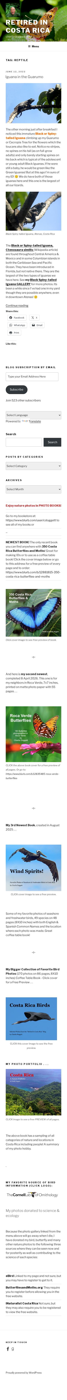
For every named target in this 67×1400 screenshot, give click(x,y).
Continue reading (17, 305)
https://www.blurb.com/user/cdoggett (31, 520)
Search (11, 434)
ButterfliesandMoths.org (24, 1287)
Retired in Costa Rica (28, 26)
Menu (35, 46)
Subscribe (16, 389)
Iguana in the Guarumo (24, 77)
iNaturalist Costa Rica (22, 1303)
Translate (35, 421)
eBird (10, 1276)
